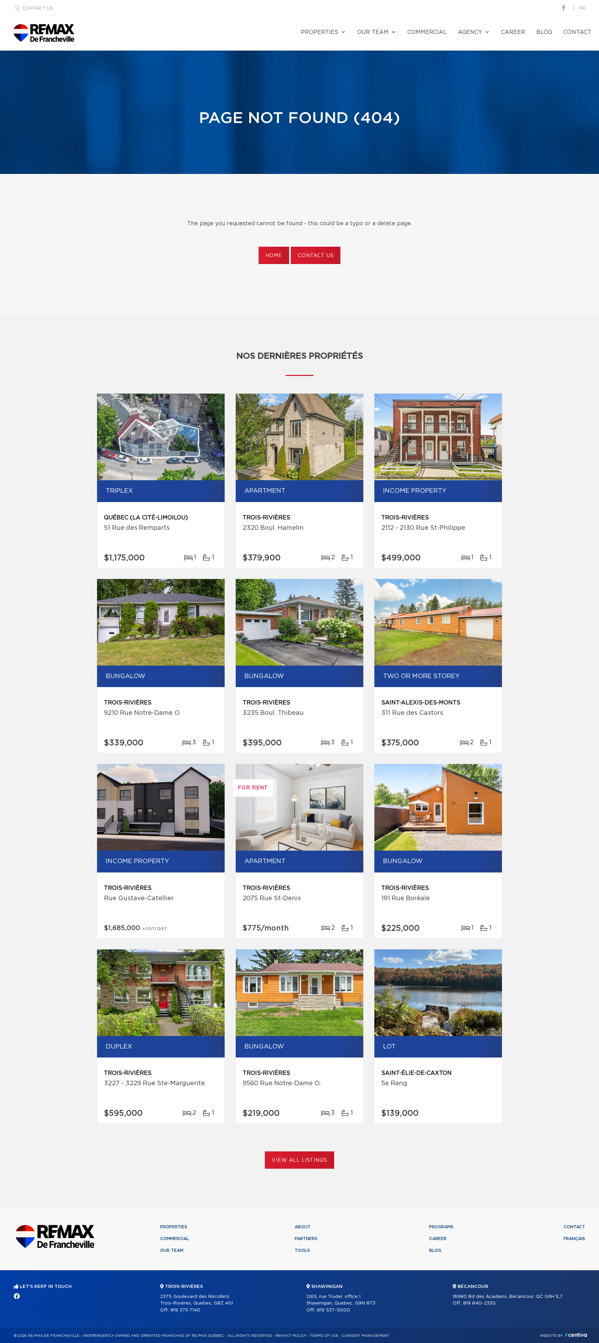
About (303, 1227)
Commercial (427, 32)
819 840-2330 (479, 1303)
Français (574, 1239)
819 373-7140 (185, 1310)
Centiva (576, 1335)
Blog (544, 32)
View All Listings (299, 1160)
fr (582, 8)
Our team (373, 32)
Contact (577, 32)
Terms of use (324, 1335)
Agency (470, 32)
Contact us (37, 8)
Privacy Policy (291, 1335)
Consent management (365, 1335)
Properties (319, 32)
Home (274, 255)
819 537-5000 (333, 1310)
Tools (302, 1250)
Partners (306, 1239)
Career (513, 32)
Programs (441, 1227)
